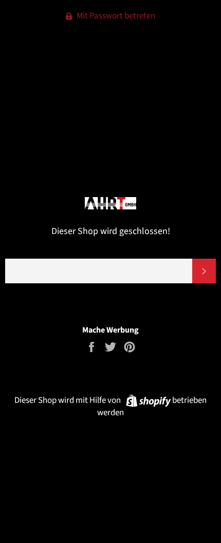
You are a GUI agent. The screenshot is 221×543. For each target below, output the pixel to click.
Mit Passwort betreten (115, 16)
